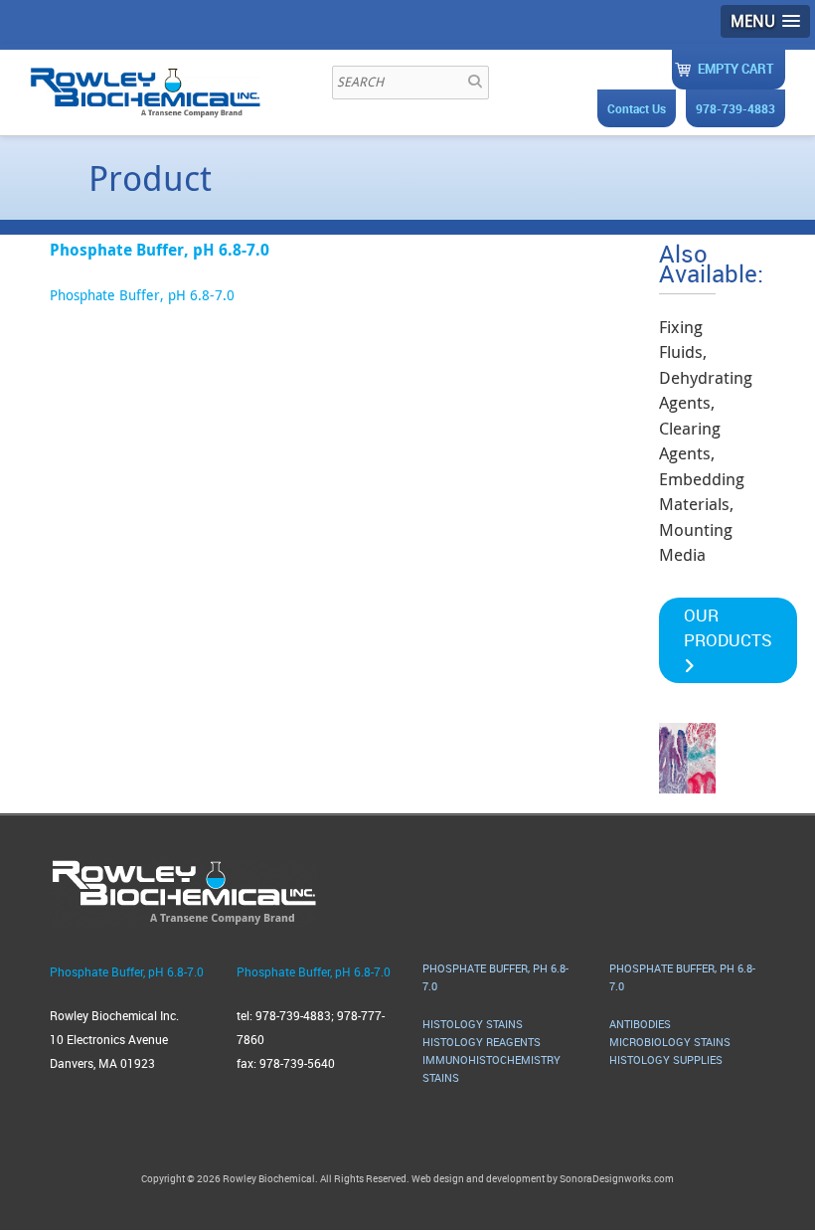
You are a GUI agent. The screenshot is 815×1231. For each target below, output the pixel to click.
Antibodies (640, 1023)
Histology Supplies (666, 1059)
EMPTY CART (735, 69)
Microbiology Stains (670, 1041)
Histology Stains (472, 1023)
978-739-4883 (735, 108)
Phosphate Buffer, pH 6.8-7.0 (142, 294)
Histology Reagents (481, 1041)
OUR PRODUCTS (728, 628)
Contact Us (636, 108)
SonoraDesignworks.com (617, 1178)
